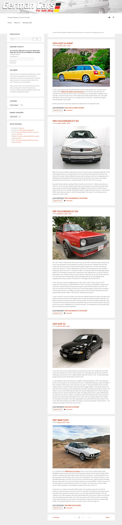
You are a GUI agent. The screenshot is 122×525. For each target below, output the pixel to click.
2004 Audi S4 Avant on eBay (74, 108)
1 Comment (68, 313)
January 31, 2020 (61, 422)
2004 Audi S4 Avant (63, 43)
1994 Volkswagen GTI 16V (66, 121)
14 (89, 517)
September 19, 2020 (62, 213)
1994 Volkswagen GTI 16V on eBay (76, 198)
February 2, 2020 (61, 326)
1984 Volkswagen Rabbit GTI (26, 130)
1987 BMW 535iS (61, 420)
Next (107, 517)
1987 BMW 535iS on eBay (73, 505)
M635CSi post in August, (72, 471)
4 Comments (69, 200)
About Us (17, 23)
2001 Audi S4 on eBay (72, 407)
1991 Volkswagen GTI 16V (65, 211)
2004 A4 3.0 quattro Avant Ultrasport (72, 91)
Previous (56, 517)
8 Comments (69, 409)
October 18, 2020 (61, 123)
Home (10, 23)
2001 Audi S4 (59, 324)
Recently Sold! (27, 23)
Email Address (14, 56)
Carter (69, 45)
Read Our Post (58, 111)
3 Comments (69, 110)
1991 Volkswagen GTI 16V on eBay (76, 310)
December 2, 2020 (61, 45)
